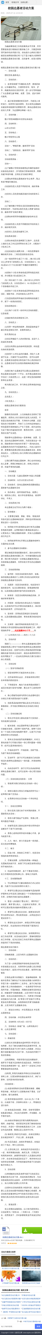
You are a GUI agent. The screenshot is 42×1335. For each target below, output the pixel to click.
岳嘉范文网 (18, 1332)
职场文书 (15, 2)
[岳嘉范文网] (2, 2)
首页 (7, 2)
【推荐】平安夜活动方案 (11, 1312)
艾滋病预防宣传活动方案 (31, 1309)
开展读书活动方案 (28, 1295)
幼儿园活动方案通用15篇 (11, 1299)
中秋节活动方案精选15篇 (32, 1321)
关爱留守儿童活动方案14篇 (17, 1318)
